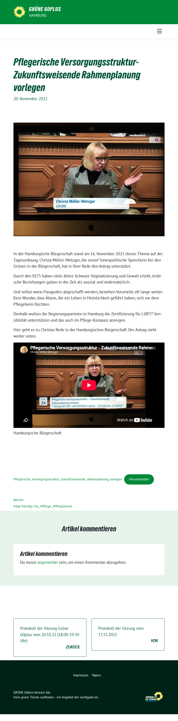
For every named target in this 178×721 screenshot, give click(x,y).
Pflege (46, 506)
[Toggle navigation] (159, 31)
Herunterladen (139, 479)
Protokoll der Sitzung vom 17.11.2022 (128, 634)
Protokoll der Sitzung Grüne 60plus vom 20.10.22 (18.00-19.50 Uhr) (50, 638)
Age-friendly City (26, 506)
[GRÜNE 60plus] (19, 11)
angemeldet (47, 562)
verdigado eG (89, 697)
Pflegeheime (63, 506)
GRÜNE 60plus (45, 9)
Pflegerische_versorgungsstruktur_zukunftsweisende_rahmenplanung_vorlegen (67, 479)
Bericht (18, 500)
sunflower (47, 697)
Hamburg (38, 15)
